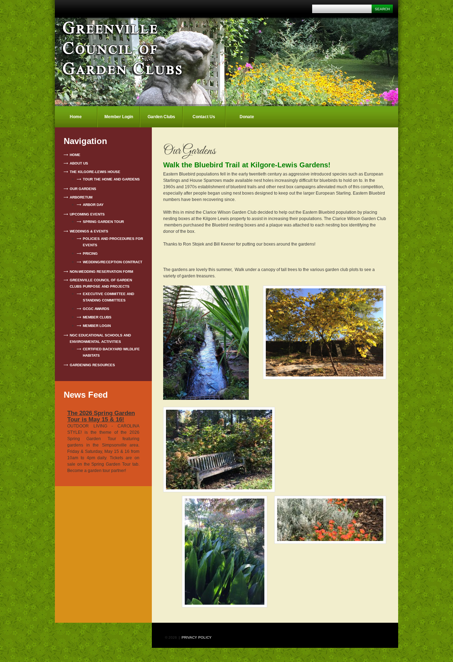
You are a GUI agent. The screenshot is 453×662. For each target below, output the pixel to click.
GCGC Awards (96, 309)
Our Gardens (83, 189)
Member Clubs (97, 317)
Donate (247, 116)
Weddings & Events (89, 231)
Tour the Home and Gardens (111, 179)
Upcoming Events (87, 214)
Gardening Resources (92, 365)
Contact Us (204, 116)
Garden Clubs (161, 116)
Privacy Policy (197, 637)
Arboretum (81, 197)
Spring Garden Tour (103, 222)
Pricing (90, 253)
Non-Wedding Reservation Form (101, 272)
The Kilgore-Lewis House (95, 172)
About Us (79, 163)
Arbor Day (93, 205)
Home (76, 116)
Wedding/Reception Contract (112, 262)
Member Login (118, 116)
